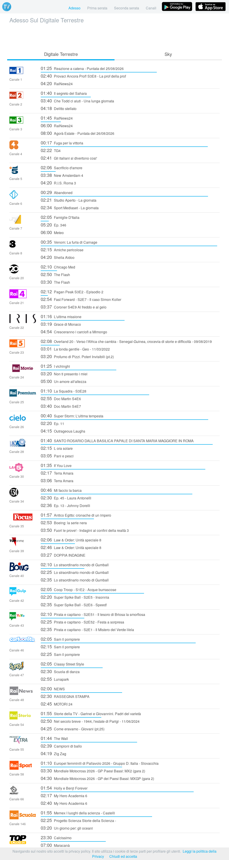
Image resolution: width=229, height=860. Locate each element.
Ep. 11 (52, 423)
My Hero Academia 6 (64, 795)
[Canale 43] (22, 619)
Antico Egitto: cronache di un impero (76, 514)
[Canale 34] (22, 495)
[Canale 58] (22, 768)
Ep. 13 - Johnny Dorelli (65, 505)
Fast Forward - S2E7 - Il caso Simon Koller (81, 299)
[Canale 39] (22, 544)
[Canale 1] (22, 73)
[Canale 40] (22, 569)
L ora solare (57, 448)
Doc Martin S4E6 (61, 398)
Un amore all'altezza (63, 381)
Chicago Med (58, 266)
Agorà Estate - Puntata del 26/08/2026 (77, 133)
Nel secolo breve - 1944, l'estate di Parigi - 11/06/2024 (90, 721)
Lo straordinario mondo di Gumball (75, 564)
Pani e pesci (57, 455)
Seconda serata (126, 8)
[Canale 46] (22, 644)
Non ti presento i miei (64, 373)
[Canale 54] (22, 718)
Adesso (74, 8)
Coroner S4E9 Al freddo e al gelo (73, 306)
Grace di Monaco (61, 324)
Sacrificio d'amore (61, 167)
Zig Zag (53, 753)
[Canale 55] (22, 743)
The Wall (54, 738)
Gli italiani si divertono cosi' (69, 157)
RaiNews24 (57, 83)
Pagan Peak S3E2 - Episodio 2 (72, 291)
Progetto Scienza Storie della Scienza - (78, 820)
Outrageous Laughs (63, 430)
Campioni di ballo (61, 745)
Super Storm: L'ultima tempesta (72, 415)
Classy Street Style (62, 663)
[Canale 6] (22, 197)
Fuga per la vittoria (62, 142)
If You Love (56, 465)
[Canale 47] (22, 669)
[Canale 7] (22, 222)
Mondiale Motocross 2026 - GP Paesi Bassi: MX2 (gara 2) (93, 770)
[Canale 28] (22, 445)
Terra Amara (57, 472)
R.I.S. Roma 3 (58, 182)
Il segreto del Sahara (64, 93)
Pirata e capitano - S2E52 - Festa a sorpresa (82, 621)
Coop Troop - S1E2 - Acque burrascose (78, 589)
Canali (151, 8)
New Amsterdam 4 (62, 175)
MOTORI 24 (56, 703)
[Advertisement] (114, 36)
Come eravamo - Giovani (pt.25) (72, 728)
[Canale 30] (22, 470)
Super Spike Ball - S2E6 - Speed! (74, 604)
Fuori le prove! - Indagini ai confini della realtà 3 (85, 530)
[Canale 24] (22, 371)
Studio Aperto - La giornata (68, 200)
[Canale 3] (22, 123)
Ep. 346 (53, 224)
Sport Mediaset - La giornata (70, 207)
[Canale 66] (22, 793)
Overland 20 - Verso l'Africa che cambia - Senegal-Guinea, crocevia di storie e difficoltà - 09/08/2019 (126, 341)
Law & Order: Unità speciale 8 (71, 539)
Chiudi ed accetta (123, 856)
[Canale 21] (22, 296)
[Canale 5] (22, 172)
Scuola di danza (60, 671)
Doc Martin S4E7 (61, 406)
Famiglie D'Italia (60, 217)
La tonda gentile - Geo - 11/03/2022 (75, 348)
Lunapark (55, 679)
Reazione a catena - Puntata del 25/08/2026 (82, 68)
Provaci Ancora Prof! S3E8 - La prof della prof (83, 75)
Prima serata (97, 8)
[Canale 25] (22, 396)
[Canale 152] (22, 842)
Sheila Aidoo (57, 257)
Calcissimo (56, 837)
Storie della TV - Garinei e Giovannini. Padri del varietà (91, 713)
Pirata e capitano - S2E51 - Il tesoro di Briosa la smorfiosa (93, 614)
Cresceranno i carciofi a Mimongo (74, 331)
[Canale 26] (22, 420)
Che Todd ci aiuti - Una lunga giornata (77, 100)
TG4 (51, 150)
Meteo (52, 232)
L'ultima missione (61, 316)
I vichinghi (55, 366)
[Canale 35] (22, 520)
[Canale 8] (22, 247)
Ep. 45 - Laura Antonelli (66, 497)
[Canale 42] (22, 594)
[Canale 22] (22, 321)
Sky (168, 54)
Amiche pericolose (62, 249)
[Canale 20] (22, 272)
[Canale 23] (22, 346)
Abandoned (56, 192)
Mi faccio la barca (61, 490)
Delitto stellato (58, 108)
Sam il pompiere (60, 639)
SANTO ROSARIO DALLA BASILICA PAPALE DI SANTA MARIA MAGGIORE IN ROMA (117, 440)
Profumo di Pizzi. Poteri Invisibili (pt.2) (77, 356)
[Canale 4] (22, 147)
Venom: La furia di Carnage (69, 242)
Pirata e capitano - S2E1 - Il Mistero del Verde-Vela (87, 629)
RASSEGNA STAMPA (65, 696)
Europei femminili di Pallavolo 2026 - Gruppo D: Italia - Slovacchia (100, 763)
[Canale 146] (22, 817)
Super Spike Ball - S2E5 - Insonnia (75, 597)
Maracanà (55, 845)
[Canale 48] (22, 693)
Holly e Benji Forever (64, 787)
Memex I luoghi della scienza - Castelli (78, 812)
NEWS (53, 688)
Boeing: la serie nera (64, 522)
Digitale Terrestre (61, 54)
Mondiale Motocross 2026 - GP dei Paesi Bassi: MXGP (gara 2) (97, 778)
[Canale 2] (22, 98)
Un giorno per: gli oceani (67, 827)
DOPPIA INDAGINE (63, 554)
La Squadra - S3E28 (63, 390)
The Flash (55, 274)
